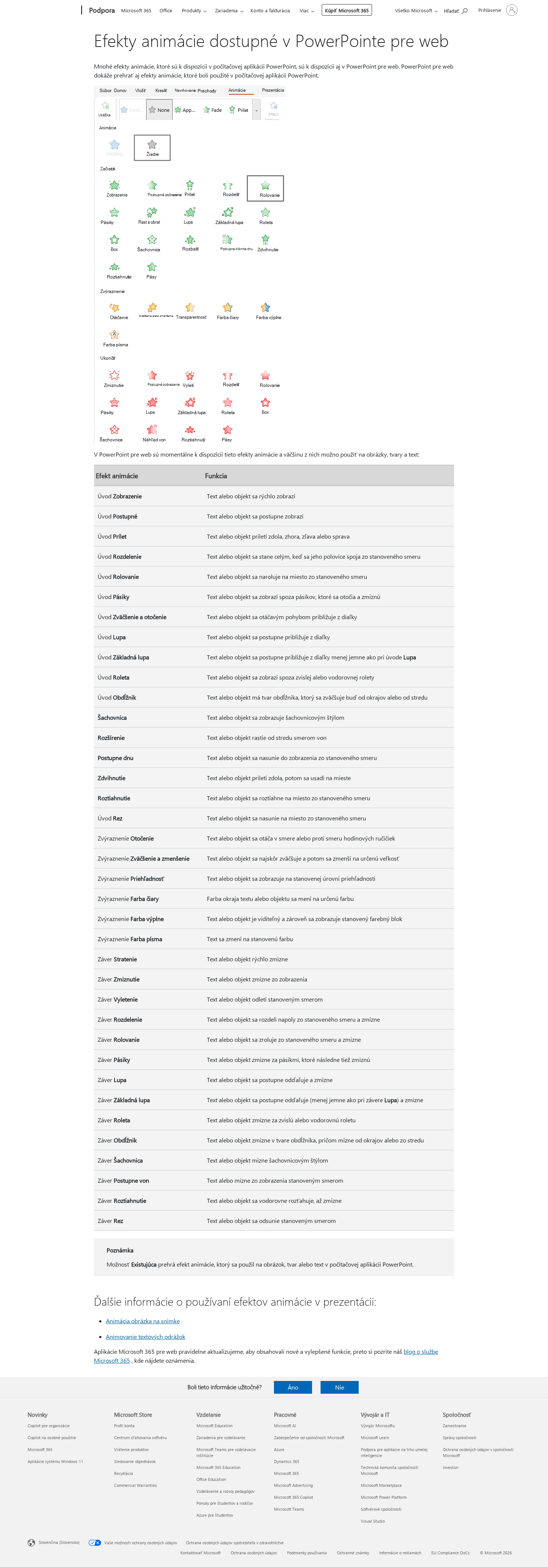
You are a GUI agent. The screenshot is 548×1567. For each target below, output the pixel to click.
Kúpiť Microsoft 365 (347, 10)
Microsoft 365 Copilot (293, 1497)
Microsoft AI (285, 1425)
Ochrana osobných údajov (254, 1552)
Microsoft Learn (375, 1437)
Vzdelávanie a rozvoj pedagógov (225, 1491)
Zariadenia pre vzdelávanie (220, 1437)
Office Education (211, 1479)
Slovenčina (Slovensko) (59, 1542)
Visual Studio (373, 1521)
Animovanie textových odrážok (145, 1336)
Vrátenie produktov (131, 1449)
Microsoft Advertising (293, 1485)
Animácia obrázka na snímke (143, 1321)
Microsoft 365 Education (218, 1467)
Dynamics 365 (286, 1461)
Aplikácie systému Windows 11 (55, 1461)
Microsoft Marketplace (381, 1485)
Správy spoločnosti (459, 1437)
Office (166, 10)
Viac (304, 10)
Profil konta (124, 1425)
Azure (279, 1449)
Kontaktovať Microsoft (200, 1552)
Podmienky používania (307, 1552)
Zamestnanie (454, 1425)
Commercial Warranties (135, 1485)
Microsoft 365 (136, 10)
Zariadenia (226, 10)
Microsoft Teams (289, 1509)
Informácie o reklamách (400, 1552)
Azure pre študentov (214, 1515)
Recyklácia (123, 1473)
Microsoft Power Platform (384, 1497)
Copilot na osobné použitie (52, 1437)
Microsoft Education (214, 1425)
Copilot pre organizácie (49, 1425)
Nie (339, 1387)
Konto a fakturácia (270, 10)
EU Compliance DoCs (450, 1552)
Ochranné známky (353, 1552)
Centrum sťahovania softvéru (140, 1437)
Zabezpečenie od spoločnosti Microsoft (309, 1437)
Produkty (191, 10)
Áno (293, 1387)
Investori (451, 1467)
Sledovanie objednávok (134, 1461)
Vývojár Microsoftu (378, 1425)
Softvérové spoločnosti (381, 1509)
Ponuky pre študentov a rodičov (224, 1503)
